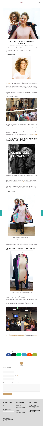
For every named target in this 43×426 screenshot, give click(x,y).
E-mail (16, 375)
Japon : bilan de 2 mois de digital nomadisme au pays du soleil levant (8, 419)
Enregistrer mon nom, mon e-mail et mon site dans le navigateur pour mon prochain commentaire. (16, 382)
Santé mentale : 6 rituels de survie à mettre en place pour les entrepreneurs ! (8, 414)
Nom (16, 372)
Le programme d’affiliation (20, 412)
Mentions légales (19, 405)
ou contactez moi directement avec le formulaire (34, 411)
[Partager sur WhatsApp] (19, 354)
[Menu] (38, 2)
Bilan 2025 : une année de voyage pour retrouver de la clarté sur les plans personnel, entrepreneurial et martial (8, 407)
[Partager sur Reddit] (29, 354)
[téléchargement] (21, 23)
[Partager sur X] (13, 354)
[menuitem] (36, 2)
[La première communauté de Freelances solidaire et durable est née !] (42, 213)
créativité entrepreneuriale (25, 45)
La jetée (28, 176)
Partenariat (17, 410)
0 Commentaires (18, 45)
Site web (16, 379)
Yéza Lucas (31, 45)
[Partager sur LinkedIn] (24, 354)
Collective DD (30, 302)
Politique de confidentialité (20, 407)
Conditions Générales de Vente (21, 408)
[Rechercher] (36, 2)
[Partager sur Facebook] (8, 354)
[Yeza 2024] (21, 2)
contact (31, 340)
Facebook (35, 335)
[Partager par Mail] (34, 354)
